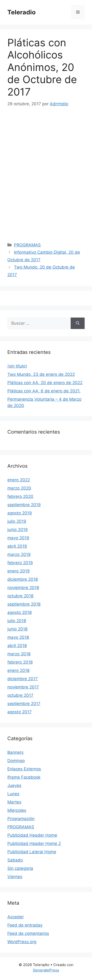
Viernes (14, 876)
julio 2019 (16, 521)
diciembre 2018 (22, 579)
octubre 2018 (20, 595)
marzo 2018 (18, 653)
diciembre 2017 (22, 678)
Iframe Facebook (23, 777)
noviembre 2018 (23, 587)
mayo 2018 (18, 637)
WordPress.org (21, 941)
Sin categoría (20, 868)
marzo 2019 (19, 554)
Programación (21, 818)
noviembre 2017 (23, 687)
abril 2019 (17, 546)
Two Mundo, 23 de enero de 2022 (41, 374)
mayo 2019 (18, 537)
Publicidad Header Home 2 (34, 843)
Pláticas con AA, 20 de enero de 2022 (44, 382)
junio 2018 (17, 629)
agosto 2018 (19, 612)
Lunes (13, 793)
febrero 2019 (20, 562)
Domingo (16, 760)
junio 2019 (17, 529)
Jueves (14, 785)
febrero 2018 (20, 662)
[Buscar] (78, 323)
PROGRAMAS (27, 244)
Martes (14, 802)
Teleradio (21, 12)
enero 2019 (18, 571)
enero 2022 (18, 479)
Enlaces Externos (24, 768)
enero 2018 (18, 670)
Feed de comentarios (28, 933)
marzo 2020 (19, 488)
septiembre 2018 (23, 604)
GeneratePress (46, 970)
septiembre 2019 (24, 504)
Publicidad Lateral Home (31, 851)
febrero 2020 (20, 496)
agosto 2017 (19, 711)
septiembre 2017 (23, 703)
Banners (15, 752)
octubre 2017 (20, 695)
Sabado (15, 860)
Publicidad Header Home (32, 835)
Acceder (15, 916)
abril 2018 (17, 645)
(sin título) (17, 366)
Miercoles (16, 810)
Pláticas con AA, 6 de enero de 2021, (43, 390)
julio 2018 (16, 620)
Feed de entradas (24, 925)
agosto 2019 (19, 513)
